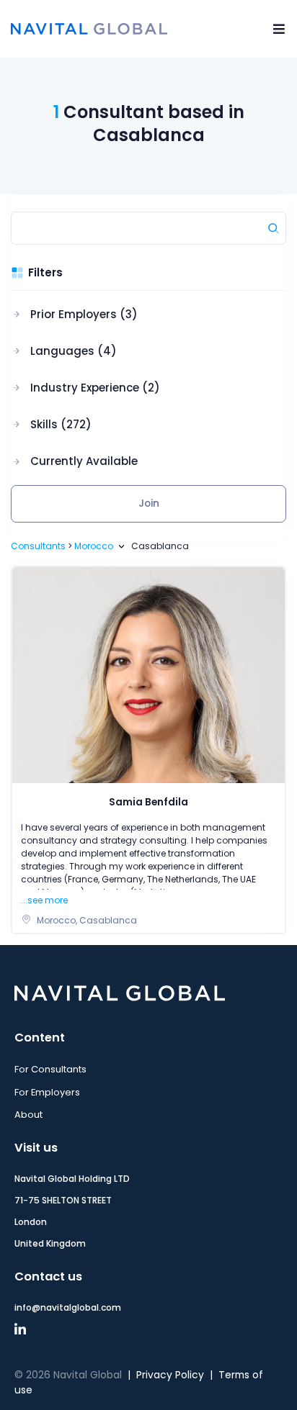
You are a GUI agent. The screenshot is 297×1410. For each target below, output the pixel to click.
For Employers (47, 1092)
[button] (85, 314)
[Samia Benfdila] (148, 675)
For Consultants (50, 1069)
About (28, 1114)
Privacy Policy (170, 1375)
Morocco (93, 546)
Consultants (38, 546)
